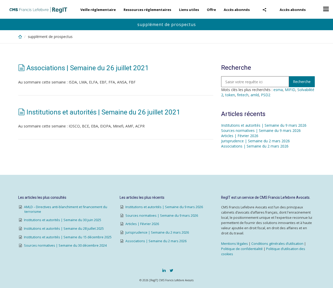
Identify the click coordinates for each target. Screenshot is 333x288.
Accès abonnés (293, 9)
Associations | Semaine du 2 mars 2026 (255, 146)
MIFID (290, 89)
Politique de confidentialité (242, 249)
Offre (211, 9)
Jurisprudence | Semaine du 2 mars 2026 (255, 140)
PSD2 (265, 94)
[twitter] (171, 270)
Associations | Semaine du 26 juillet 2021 (88, 68)
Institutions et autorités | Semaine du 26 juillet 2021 (103, 112)
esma (278, 89)
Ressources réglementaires (147, 9)
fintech (242, 94)
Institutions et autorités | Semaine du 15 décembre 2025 (68, 237)
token (230, 94)
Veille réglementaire (98, 9)
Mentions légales (234, 243)
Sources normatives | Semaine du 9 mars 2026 (261, 130)
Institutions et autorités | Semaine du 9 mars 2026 (263, 125)
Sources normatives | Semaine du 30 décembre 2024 (65, 245)
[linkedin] (164, 270)
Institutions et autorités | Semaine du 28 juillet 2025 (64, 228)
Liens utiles (189, 9)
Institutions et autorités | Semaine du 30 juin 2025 (62, 220)
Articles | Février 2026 (239, 135)
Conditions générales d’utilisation (277, 243)
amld (255, 94)
